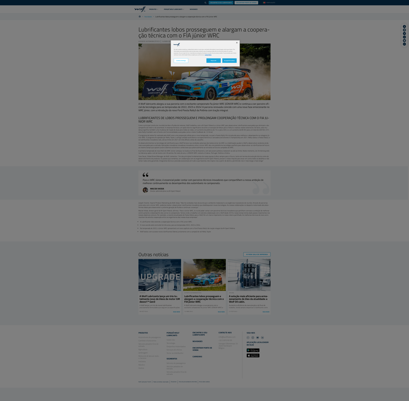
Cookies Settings (181, 60)
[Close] (237, 42)
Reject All (213, 60)
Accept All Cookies (229, 60)
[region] (205, 53)
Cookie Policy (208, 55)
